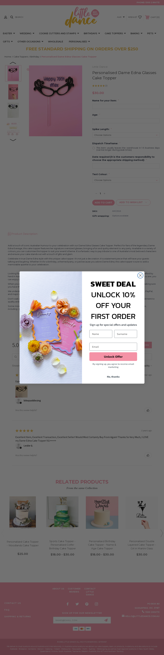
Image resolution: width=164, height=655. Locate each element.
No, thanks (113, 377)
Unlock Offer (113, 356)
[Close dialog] (140, 275)
